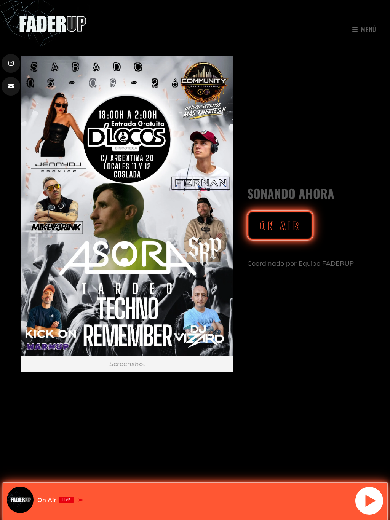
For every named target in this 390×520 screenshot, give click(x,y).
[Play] (369, 500)
